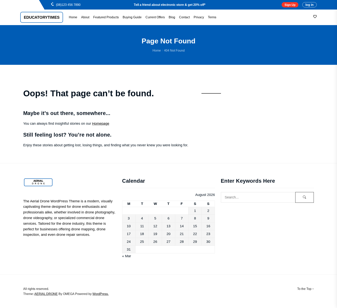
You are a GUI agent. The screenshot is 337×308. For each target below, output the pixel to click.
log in (309, 4)
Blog (172, 17)
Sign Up (290, 4)
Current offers (155, 17)
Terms (212, 17)
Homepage (100, 123)
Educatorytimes (41, 17)
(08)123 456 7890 (68, 4)
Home (73, 17)
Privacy (199, 17)
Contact (184, 17)
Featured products (106, 17)
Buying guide (132, 17)
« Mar (126, 256)
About (85, 17)
